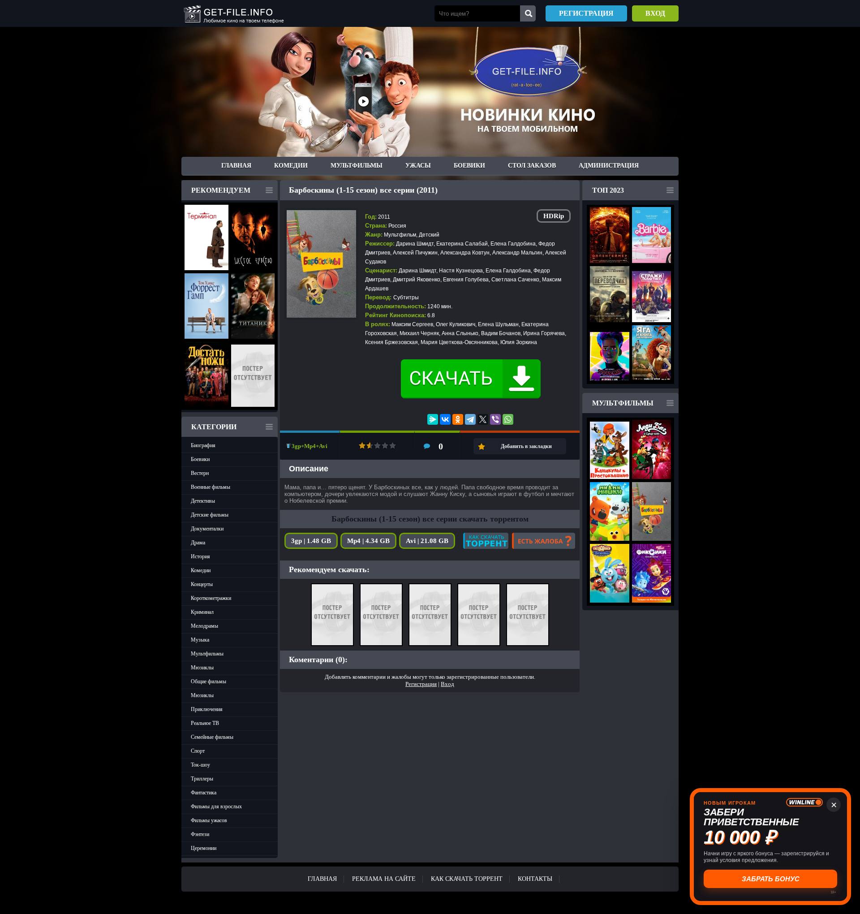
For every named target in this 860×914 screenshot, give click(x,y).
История (200, 556)
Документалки (207, 528)
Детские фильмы (209, 514)
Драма (198, 542)
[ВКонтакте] (445, 419)
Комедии (291, 165)
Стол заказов (532, 165)
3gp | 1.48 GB (311, 540)
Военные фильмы (210, 487)
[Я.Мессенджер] (432, 419)
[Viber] (495, 419)
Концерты (202, 584)
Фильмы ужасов (209, 820)
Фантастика (203, 792)
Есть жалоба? (543, 541)
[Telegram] (470, 419)
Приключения (207, 709)
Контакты (535, 878)
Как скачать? (485, 541)
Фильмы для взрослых (216, 806)
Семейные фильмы (212, 737)
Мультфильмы (357, 165)
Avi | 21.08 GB (427, 540)
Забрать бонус (771, 879)
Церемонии (203, 848)
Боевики (469, 165)
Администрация (609, 165)
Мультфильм (400, 235)
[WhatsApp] (508, 419)
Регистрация (586, 13)
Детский (429, 235)
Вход (655, 13)
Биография (203, 445)
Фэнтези (200, 834)
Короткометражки (211, 598)
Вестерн (200, 473)
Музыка (200, 639)
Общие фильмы (208, 681)
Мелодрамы (204, 626)
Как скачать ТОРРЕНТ (467, 878)
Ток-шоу (200, 764)
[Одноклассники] (457, 419)
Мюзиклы (202, 667)
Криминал (202, 612)
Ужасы (418, 165)
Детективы (203, 501)
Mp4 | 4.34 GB (368, 540)
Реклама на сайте (384, 878)
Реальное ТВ (205, 723)
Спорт (198, 751)
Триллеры (202, 778)
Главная (236, 165)
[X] (482, 419)
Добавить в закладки (526, 446)
